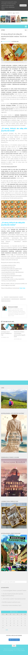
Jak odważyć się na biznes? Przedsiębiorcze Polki (6, 333)
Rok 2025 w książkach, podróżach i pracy (11, 602)
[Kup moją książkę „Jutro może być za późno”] (14, 452)
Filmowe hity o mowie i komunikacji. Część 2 (11, 605)
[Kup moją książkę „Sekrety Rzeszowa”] (14, 570)
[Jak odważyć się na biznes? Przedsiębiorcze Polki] (7, 327)
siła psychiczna (22, 299)
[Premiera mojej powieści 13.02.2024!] (14, 496)
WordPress (10, 650)
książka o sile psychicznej (14, 297)
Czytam (3, 30)
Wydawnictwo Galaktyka (6, 300)
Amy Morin (6, 297)
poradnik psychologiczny (6, 299)
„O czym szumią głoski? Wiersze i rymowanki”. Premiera (14, 590)
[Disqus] (14, 362)
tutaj (21, 288)
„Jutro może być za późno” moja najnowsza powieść (14, 598)
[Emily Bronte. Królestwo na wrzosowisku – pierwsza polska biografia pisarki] (20, 327)
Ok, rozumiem (23, 5)
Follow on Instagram (15, 639)
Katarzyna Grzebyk (6, 41)
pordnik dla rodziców (15, 299)
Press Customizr (21, 650)
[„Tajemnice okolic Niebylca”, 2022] (14, 528)
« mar (6, 630)
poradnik (21, 297)
